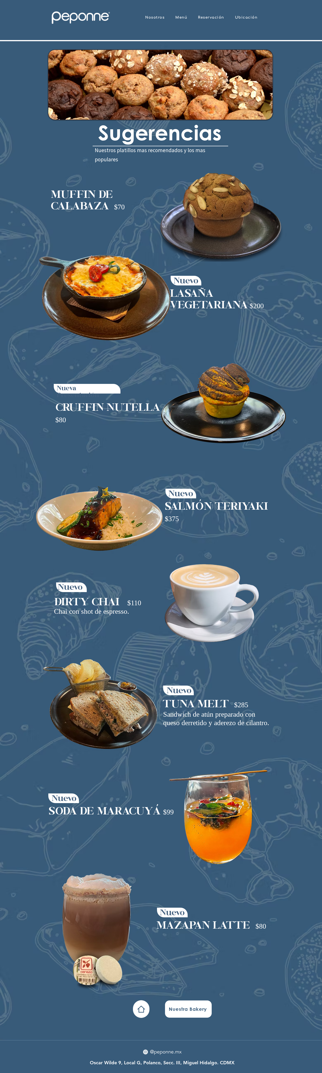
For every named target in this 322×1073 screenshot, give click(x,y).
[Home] (141, 1009)
